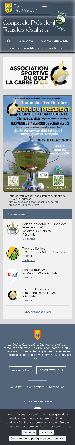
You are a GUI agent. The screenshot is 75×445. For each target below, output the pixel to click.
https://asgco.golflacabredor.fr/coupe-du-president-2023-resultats (34, 203)
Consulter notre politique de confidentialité (38, 438)
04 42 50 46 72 (20, 370)
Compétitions (36, 387)
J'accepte (29, 432)
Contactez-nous (51, 370)
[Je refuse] (70, 427)
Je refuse (46, 432)
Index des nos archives (37, 312)
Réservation (56, 387)
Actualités (16, 387)
